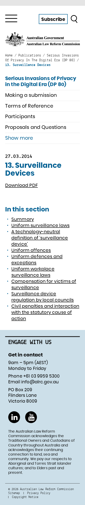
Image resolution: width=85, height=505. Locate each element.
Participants (20, 116)
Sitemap (14, 493)
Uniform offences (31, 250)
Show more (19, 138)
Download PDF (21, 185)
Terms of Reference (29, 106)
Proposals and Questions (35, 127)
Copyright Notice (25, 497)
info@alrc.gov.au (40, 382)
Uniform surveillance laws (40, 225)
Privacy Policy (38, 493)
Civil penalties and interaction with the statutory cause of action (45, 312)
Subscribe (53, 19)
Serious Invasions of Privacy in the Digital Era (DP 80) (40, 81)
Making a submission (31, 95)
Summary (22, 219)
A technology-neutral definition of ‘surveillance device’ (39, 237)
